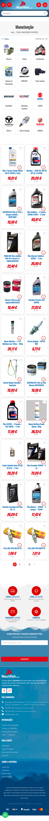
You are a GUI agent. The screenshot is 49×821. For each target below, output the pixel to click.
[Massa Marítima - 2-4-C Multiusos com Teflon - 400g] (12, 327)
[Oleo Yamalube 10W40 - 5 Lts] (36, 451)
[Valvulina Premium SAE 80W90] (36, 286)
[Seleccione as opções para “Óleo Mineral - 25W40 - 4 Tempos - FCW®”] (43, 504)
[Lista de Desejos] (20, 148)
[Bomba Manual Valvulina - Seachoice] (12, 369)
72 (29, 564)
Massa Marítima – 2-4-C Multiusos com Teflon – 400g (12, 342)
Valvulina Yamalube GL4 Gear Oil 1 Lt (12, 508)
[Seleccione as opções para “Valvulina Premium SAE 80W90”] (43, 297)
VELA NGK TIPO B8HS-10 (36, 548)
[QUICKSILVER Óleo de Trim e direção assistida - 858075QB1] (12, 198)
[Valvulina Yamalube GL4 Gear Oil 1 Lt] (12, 493)
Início (12, 32)
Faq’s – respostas (8, 735)
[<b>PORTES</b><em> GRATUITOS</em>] (12, 590)
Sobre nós (5, 767)
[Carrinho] (45, 5)
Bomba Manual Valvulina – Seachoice (12, 384)
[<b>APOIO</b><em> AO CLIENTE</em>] (36, 590)
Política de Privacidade (10, 725)
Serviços (5, 755)
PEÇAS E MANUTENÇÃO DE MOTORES (27, 32)
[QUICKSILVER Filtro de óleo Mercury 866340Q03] (36, 369)
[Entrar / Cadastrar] (38, 4)
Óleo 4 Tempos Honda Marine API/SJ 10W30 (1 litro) (13, 172)
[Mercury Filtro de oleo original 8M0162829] (12, 286)
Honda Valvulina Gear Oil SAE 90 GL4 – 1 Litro (12, 466)
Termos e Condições (9, 728)
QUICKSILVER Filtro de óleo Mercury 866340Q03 (36, 384)
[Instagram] (9, 690)
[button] (20, 167)
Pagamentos (6, 773)
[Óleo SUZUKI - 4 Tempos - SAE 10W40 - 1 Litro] (12, 410)
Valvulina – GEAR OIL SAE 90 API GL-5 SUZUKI (36, 172)
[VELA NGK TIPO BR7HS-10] (12, 534)
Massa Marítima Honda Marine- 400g (36, 425)
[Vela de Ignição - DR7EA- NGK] (36, 327)
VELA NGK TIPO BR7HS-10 (12, 548)
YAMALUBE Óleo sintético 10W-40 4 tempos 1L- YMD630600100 (12, 258)
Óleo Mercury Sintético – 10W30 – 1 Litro (36, 257)
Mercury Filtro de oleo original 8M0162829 (12, 301)
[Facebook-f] (4, 690)
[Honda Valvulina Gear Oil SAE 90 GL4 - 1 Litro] (12, 451)
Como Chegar (7, 777)
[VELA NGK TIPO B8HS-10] (36, 534)
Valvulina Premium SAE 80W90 (36, 301)
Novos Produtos (8, 749)
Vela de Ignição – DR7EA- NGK (36, 342)
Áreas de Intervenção (10, 752)
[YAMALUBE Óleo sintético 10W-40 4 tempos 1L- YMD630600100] (12, 242)
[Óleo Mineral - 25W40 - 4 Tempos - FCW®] (36, 493)
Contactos (5, 770)
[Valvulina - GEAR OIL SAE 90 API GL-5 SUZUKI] (36, 157)
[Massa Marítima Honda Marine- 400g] (36, 410)
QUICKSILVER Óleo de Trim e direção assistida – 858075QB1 (12, 214)
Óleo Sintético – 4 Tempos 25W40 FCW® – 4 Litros (36, 213)
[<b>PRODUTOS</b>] (36, 611)
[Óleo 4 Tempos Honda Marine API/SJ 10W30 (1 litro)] (12, 157)
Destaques (6, 746)
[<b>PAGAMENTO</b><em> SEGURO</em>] (12, 611)
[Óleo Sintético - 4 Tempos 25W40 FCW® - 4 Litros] (36, 198)
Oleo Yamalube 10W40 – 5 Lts (36, 466)
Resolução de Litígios (10, 732)
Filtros (6, 38)
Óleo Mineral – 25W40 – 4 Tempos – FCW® (36, 508)
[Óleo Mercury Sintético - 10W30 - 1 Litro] (36, 242)
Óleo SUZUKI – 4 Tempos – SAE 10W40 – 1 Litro (12, 425)
